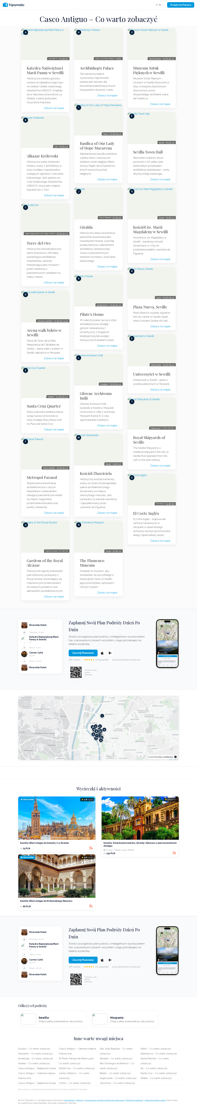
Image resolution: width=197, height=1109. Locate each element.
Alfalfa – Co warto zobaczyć (156, 1078)
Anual (108, 464)
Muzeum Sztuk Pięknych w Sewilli (149, 70)
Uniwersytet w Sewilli (151, 374)
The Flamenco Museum (92, 562)
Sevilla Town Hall (148, 152)
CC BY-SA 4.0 (115, 134)
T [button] (97, 735)
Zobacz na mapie (54, 108)
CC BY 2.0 (63, 146)
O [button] (92, 727)
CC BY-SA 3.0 (62, 233)
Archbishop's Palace (97, 68)
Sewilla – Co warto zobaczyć (34, 1063)
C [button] (96, 738)
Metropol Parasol (42, 477)
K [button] (104, 729)
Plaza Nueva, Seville (150, 307)
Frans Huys (155, 428)
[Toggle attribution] (175, 757)
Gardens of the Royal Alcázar (45, 562)
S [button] (101, 740)
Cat (56, 146)
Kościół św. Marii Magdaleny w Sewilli (150, 229)
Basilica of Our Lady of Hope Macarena (97, 145)
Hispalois (104, 384)
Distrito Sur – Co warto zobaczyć (77, 1068)
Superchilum (102, 305)
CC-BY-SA (63, 59)
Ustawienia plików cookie (155, 1100)
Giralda (86, 227)
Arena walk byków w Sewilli (44, 332)
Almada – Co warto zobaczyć (116, 1058)
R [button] (96, 731)
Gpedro (51, 397)
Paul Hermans (155, 59)
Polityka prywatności (134, 1100)
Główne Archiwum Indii (96, 395)
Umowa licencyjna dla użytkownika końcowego (105, 1100)
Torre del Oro (39, 243)
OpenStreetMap (156, 756)
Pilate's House (92, 314)
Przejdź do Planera (180, 5)
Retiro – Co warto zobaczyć (156, 1048)
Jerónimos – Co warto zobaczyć (117, 1083)
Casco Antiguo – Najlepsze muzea (37, 1068)
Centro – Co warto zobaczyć (75, 1083)
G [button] (101, 737)
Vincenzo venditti (45, 321)
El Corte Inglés (146, 513)
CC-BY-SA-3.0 (62, 397)
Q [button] (94, 729)
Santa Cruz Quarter (44, 406)
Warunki (79, 1100)
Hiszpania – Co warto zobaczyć (35, 1053)
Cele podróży (69, 1100)
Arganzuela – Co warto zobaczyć (118, 1078)
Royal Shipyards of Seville (149, 439)
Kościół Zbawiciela (96, 473)
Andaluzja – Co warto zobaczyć (35, 1058)
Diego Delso (156, 365)
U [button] (95, 726)
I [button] (102, 715)
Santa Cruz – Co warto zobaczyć (159, 1073)
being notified (49, 468)
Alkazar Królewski (42, 156)
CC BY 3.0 (117, 464)
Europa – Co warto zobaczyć (34, 1048)
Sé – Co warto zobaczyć (154, 1068)
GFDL (118, 59)
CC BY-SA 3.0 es (61, 321)
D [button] (93, 734)
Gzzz (105, 134)
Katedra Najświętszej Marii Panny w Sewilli (45, 70)
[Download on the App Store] (102, 653)
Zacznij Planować (83, 652)
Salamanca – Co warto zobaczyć (159, 1053)
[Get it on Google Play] (110, 653)
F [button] (100, 726)
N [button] (100, 731)
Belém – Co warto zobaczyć (115, 1073)
